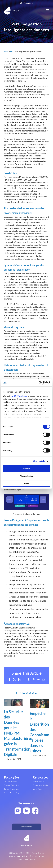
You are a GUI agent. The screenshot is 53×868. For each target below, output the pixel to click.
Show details (39, 461)
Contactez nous (26, 826)
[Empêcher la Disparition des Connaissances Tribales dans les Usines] (39, 700)
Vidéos (35, 793)
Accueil (6, 52)
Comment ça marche (11, 789)
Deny (26, 483)
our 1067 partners (18, 396)
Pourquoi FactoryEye (11, 785)
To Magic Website (26, 845)
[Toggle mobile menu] (47, 10)
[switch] (46, 435)
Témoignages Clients (40, 785)
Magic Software (14, 856)
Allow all (26, 468)
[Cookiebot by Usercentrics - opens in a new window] (39, 383)
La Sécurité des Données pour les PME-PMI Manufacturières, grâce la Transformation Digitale (18, 733)
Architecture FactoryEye (13, 793)
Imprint (32, 859)
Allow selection (26, 476)
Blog (11, 52)
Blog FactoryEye (39, 781)
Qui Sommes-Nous (10, 781)
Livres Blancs (37, 789)
